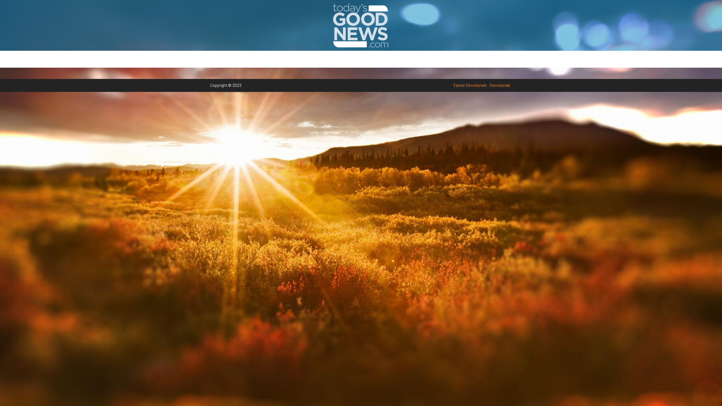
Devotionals (376, 59)
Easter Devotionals (338, 59)
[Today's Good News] (361, 25)
